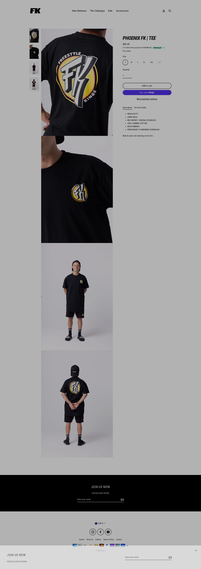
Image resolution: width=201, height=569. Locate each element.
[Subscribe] (170, 556)
